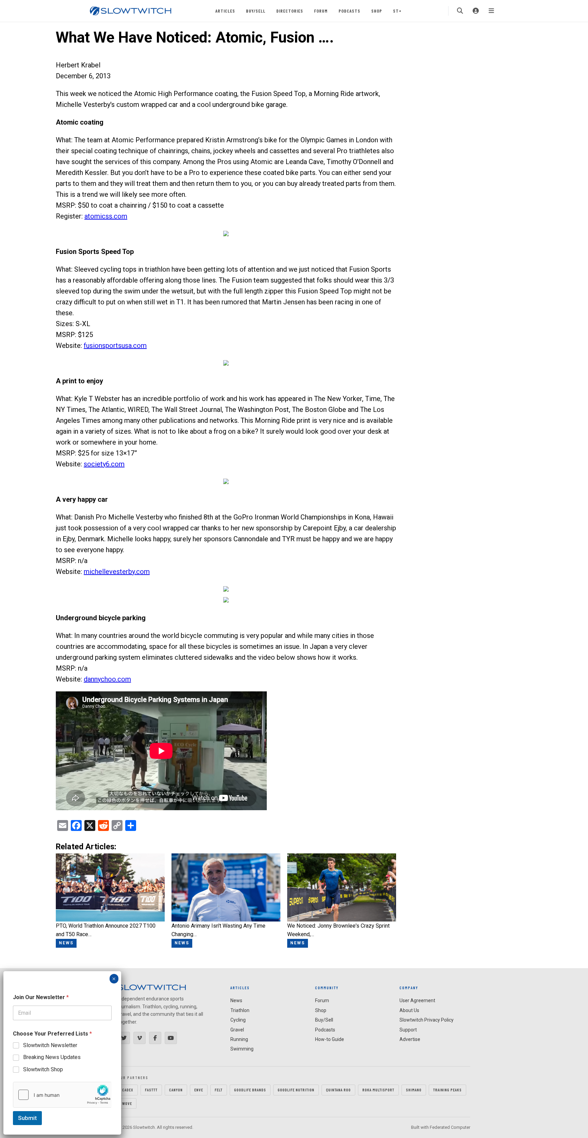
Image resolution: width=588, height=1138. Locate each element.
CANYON (176, 1089)
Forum (321, 11)
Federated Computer (450, 1127)
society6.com (104, 464)
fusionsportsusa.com (115, 345)
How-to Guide (329, 1039)
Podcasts (349, 11)
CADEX (127, 1089)
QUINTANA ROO (338, 1089)
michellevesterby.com (117, 571)
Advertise (409, 1039)
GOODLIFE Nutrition (296, 1089)
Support (408, 1029)
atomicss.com (105, 216)
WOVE (127, 1103)
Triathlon (239, 1010)
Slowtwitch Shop (43, 1069)
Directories (289, 11)
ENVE (198, 1089)
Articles (225, 11)
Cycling (238, 1020)
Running (239, 1039)
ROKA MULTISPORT (378, 1089)
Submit (27, 1118)
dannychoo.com (107, 679)
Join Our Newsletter (41, 997)
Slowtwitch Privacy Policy (426, 1020)
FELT (219, 1089)
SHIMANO (414, 1089)
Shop (376, 11)
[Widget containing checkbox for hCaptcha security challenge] (62, 1095)
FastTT (151, 1089)
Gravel (237, 1029)
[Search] (460, 11)
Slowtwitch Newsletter (50, 1045)
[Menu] (491, 11)
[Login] (476, 11)
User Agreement (417, 1000)
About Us (409, 1010)
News (236, 1000)
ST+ (397, 11)
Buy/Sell (255, 11)
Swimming (242, 1049)
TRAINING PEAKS (447, 1089)
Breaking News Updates (52, 1057)
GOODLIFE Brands (250, 1089)
